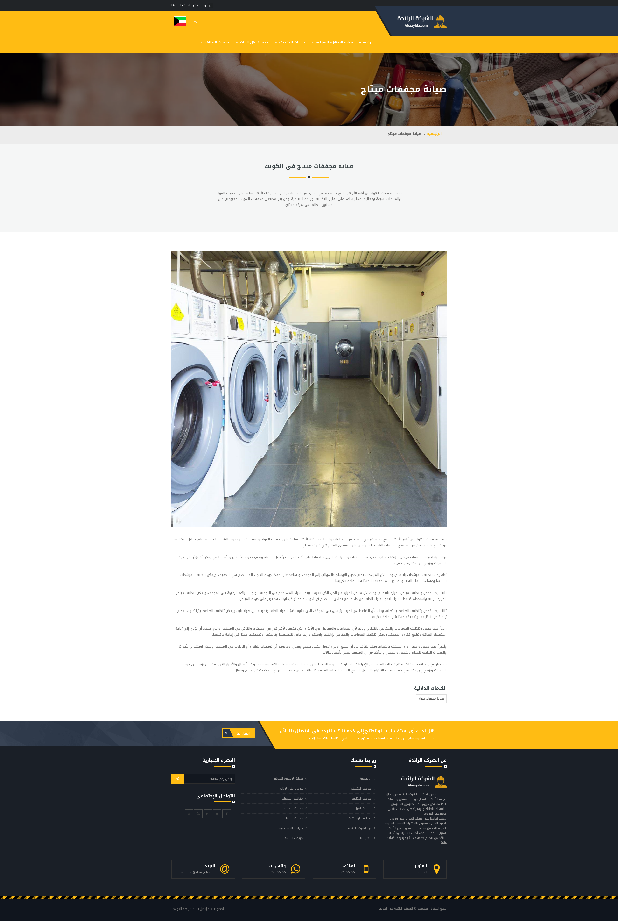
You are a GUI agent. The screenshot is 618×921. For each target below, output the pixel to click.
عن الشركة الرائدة (359, 828)
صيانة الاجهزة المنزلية (334, 42)
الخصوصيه (218, 909)
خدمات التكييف (291, 42)
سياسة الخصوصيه (291, 828)
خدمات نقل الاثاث (253, 42)
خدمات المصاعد (293, 818)
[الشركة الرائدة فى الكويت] (180, 21)
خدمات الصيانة (293, 808)
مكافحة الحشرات (292, 798)
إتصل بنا (242, 733)
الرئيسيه (434, 133)
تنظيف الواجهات (360, 818)
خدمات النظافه (216, 42)
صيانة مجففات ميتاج (431, 698)
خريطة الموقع (294, 838)
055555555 (349, 872)
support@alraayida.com (198, 872)
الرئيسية (366, 42)
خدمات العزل (363, 808)
